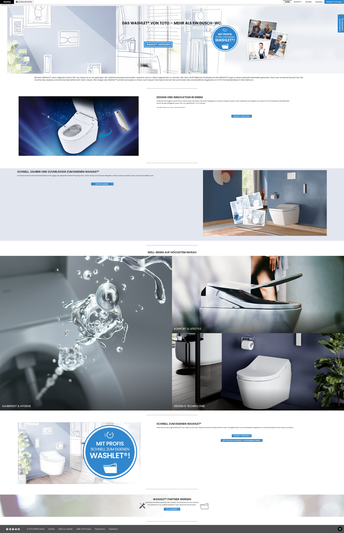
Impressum (113, 529)
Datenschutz (100, 529)
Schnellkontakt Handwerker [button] (341, 24)
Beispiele (319, 2)
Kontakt (51, 529)
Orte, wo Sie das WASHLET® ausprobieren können (241, 440)
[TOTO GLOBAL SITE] (7, 2)
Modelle (308, 2)
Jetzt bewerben (172, 509)
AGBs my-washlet (65, 529)
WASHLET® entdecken (241, 116)
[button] (24, 2)
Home (287, 2)
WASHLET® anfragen (334, 2)
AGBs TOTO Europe (83, 529)
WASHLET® (297, 2)
